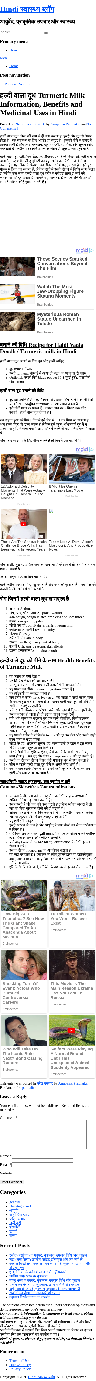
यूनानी (13, 1231)
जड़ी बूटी (15, 1223)
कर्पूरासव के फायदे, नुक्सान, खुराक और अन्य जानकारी (44, 1289)
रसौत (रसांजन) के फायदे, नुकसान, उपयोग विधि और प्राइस (48, 1255)
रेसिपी (13, 1235)
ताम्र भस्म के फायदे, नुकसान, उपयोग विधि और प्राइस (44, 1280)
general (14, 1202)
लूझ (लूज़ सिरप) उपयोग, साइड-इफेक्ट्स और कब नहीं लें (46, 1259)
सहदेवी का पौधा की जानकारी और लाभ (34, 1293)
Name (4, 1156)
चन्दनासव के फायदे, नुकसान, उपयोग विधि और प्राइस (44, 1285)
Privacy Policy (20, 1369)
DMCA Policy (20, 1365)
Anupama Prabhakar (65, 124)
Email (4, 1165)
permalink (29, 1088)
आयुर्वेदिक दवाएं (19, 1215)
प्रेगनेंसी (14, 1227)
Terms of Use (19, 1361)
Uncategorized (20, 1206)
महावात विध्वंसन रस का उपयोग (29, 1297)
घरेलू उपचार (45, 1083)
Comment (8, 1118)
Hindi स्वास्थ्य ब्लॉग (27, 9)
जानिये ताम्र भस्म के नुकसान (28, 1276)
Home (13, 50)
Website (6, 1173)
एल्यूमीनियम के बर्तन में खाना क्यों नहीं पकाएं (37, 1272)
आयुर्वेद (13, 1210)
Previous (8, 84)
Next (24, 84)
